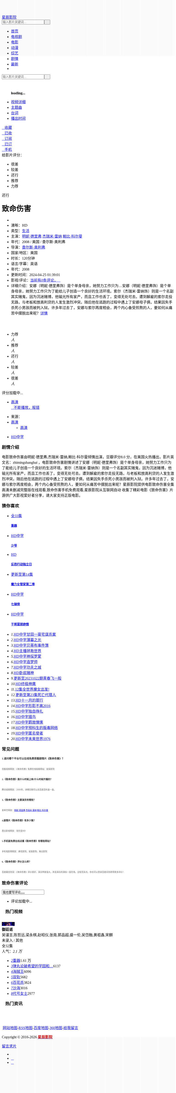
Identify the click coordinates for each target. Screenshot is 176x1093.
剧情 (14, 59)
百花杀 (17, 983)
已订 (7, 144)
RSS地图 (26, 1028)
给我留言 (70, 1028)
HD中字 (17, 437)
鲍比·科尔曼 (72, 236)
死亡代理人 (36, 695)
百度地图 (41, 1028)
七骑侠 (15, 604)
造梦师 (26, 662)
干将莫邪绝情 (20, 624)
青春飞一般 (37, 678)
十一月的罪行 (29, 700)
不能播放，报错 (25, 408)
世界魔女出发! (32, 689)
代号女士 (19, 993)
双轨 (15, 977)
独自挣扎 (29, 711)
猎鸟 (26, 717)
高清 (14, 402)
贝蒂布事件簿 (31, 645)
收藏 (7, 128)
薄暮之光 (27, 640)
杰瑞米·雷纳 (52, 236)
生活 (25, 231)
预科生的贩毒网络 (37, 728)
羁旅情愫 (29, 722)
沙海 (15, 988)
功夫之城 (27, 667)
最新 (14, 64)
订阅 (7, 139)
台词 (14, 113)
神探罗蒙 (27, 656)
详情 (44, 313)
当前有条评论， (45, 280)
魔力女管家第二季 (23, 584)
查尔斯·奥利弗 (33, 247)
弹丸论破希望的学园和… (32, 966)
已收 (7, 133)
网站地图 (10, 1028)
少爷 (14, 545)
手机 (7, 150)
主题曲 (16, 107)
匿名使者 (29, 733)
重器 (14, 525)
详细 (18, 102)
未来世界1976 (33, 739)
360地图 (56, 1028)
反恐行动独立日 (21, 564)
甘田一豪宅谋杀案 (35, 634)
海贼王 (17, 972)
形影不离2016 (33, 706)
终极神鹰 (26, 684)
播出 (18, 118)
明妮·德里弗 (31, 236)
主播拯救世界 (27, 651)
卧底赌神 (24, 673)
